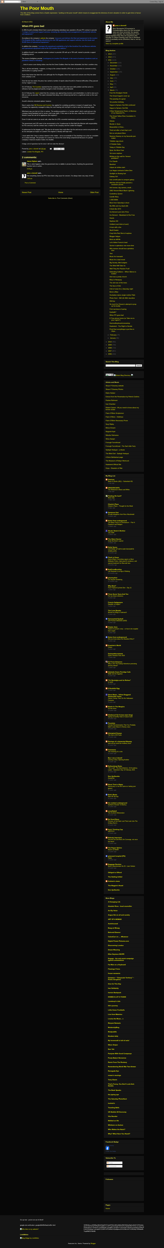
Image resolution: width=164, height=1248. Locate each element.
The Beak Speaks (114, 1090)
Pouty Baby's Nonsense (117, 1058)
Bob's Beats (112, 795)
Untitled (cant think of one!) (119, 224)
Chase (110, 647)
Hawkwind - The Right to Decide (121, 326)
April (112, 87)
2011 (110, 60)
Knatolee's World (114, 645)
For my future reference (115, 596)
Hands (112, 218)
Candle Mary (114, 197)
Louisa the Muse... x (115, 1019)
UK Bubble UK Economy (117, 1112)
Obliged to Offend (115, 872)
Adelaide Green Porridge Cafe (119, 672)
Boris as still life (115, 239)
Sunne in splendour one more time (122, 245)
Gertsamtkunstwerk (115, 654)
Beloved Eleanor (114, 932)
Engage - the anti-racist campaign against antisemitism (121, 959)
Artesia (112, 121)
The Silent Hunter (114, 539)
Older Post (94, 192)
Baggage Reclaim (114, 864)
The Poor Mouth (37, 8)
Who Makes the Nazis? (116, 1129)
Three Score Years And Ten (118, 594)
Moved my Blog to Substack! (117, 612)
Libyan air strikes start (117, 167)
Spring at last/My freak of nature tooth (120, 717)
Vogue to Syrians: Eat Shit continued (122, 105)
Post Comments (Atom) (64, 198)
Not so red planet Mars (118, 133)
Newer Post (26, 192)
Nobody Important (115, 838)
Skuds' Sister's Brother (116, 531)
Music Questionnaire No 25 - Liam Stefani (121, 866)
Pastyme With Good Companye (120, 1053)
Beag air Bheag (114, 928)
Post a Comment (30, 183)
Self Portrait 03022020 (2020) (117, 620)
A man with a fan (115, 227)
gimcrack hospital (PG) (116, 856)
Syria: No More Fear (117, 150)
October (113, 69)
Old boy (112, 301)
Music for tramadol (116, 256)
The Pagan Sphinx (115, 848)
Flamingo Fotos (114, 969)
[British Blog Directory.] (122, 375)
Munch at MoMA (113, 849)
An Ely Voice (112, 910)
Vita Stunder (112, 1116)
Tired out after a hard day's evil (120, 130)
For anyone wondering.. (115, 579)
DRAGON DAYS (113, 488)
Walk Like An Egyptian (115, 674)
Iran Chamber (110, 404)
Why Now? (112, 586)
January (113, 338)
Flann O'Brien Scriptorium (115, 413)
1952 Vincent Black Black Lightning (122, 190)
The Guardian (36, 87)
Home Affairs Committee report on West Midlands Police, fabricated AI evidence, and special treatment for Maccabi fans (122, 561)
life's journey (113, 1006)
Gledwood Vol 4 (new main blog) (120, 715)
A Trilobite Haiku (115, 144)
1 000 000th (114, 200)
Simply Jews (112, 627)
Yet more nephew (116, 153)
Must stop (111, 498)
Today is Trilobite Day (117, 147)
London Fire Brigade (33, 152)
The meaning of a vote (115, 751)
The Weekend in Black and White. (119, 489)
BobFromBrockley (115, 569)
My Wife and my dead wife (119, 206)
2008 (110, 348)
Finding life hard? (115, 496)
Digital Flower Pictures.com (118, 941)
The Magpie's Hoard (115, 885)
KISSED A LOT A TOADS (117, 997)
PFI (42, 152)
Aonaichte (111, 778)
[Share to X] (59, 149)
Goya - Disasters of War (114, 468)
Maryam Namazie (114, 1023)
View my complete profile (114, 43)
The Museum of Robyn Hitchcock (117, 461)
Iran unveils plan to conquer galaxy (122, 180)
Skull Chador (114, 230)
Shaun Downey (110, 1145)
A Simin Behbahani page (114, 457)
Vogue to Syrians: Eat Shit (119, 108)
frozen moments (114, 973)
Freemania (112, 750)
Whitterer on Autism (115, 1125)
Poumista (111, 723)
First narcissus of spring (118, 309)
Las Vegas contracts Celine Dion (121, 170)
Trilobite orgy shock (116, 141)
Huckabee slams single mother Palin (122, 295)
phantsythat (112, 578)
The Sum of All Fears (115, 735)
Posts (110, 1163)
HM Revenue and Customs (43, 105)
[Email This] (55, 149)
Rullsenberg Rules (115, 766)
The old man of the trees (118, 283)
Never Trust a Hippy (115, 784)
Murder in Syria (115, 124)
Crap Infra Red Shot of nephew (121, 233)
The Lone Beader (114, 610)
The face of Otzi (115, 286)
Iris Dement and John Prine (119, 212)
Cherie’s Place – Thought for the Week (120, 506)
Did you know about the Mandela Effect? (121, 639)
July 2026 (111, 532)
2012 (110, 57)
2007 (110, 351)
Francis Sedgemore (115, 602)
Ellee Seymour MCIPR (116, 954)
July (111, 78)
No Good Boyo (113, 819)
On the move (112, 708)
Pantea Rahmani (111, 400)
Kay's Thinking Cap (115, 829)
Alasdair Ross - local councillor (120, 906)
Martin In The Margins (116, 706)
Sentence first (113, 512)
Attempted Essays (115, 733)
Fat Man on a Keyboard (117, 965)
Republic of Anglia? (114, 604)
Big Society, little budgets (118, 262)
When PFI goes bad (117, 315)
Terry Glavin (112, 1080)
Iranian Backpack (114, 992)
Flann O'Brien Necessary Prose (117, 420)
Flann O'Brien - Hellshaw (114, 417)
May (111, 84)
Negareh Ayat (110, 431)
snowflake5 (112, 811)
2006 (110, 354)
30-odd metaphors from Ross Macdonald (121, 514)
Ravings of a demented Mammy (120, 741)
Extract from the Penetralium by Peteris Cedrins (122, 397)
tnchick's (111, 1103)
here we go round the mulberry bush (119, 743)
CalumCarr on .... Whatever (118, 937)
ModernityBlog (113, 1027)
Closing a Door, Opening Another (118, 760)
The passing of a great (118, 99)
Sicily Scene (112, 547)
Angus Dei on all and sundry (119, 915)
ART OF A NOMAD (115, 919)
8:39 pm (29, 169)
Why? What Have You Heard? (119, 1134)
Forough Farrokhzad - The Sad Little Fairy (121, 446)
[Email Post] (50, 149)
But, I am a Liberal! (115, 758)
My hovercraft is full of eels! (118, 1040)
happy (110, 858)
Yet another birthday (117, 102)
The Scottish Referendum (116, 813)
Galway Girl (114, 176)
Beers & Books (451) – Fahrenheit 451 (120, 481)
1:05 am (29, 178)
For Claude (113, 161)
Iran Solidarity (113, 988)
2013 (110, 54)
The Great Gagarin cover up (120, 96)
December (114, 63)
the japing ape (113, 1094)
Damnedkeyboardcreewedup (120, 323)
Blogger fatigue (115, 236)
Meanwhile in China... (117, 127)
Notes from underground (117, 521)
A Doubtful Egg (114, 688)
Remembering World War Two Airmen (122, 1066)
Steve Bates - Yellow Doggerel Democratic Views (119, 695)
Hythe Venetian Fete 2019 (116, 655)
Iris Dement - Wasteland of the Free (122, 215)
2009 (110, 345)
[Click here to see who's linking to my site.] (29, 1229)
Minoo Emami (110, 428)
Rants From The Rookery (117, 1062)
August (112, 75)
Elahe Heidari (110, 393)
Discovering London (116, 945)
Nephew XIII (114, 221)
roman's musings (114, 1075)
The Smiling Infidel (115, 877)
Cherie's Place (113, 504)
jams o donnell (32, 173)
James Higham (32, 161)
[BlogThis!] (57, 149)
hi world (110, 682)
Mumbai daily (113, 1036)
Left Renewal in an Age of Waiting (119, 571)
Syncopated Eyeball (115, 619)
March (112, 90)
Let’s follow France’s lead (118, 242)
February (113, 335)
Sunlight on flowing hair (118, 173)
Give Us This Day (114, 984)
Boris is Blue (114, 292)
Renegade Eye (113, 1071)
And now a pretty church (118, 277)
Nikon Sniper (113, 1045)
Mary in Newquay (116, 280)
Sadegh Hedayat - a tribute (115, 450)
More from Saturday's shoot (119, 203)
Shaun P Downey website (115, 386)
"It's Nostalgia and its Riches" (119, 680)
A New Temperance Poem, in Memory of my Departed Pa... (123, 112)
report (37, 93)
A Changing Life (114, 902)
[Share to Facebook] (61, 149)
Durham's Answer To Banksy (117, 805)
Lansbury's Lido (114, 1001)
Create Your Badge (111, 1151)
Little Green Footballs (116, 1010)
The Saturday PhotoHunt (117, 1099)
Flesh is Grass (113, 557)
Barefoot (113, 164)
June (112, 81)
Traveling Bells (113, 1107)
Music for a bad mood (117, 259)
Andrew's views (114, 881)
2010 (110, 342)
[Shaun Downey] (107, 1149)
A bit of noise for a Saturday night (121, 289)
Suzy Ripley (110, 424)
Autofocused (113, 924)
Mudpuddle (112, 1032)
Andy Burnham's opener (115, 541)
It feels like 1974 (115, 209)
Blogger (93, 1243)
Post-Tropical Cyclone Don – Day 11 (119, 588)
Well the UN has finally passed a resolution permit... (121, 183)
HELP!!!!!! (111, 831)
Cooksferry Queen (116, 194)
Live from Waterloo (115, 1014)
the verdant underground (117, 803)
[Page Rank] (109, 375)
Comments (112, 1166)
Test (111, 253)
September (114, 72)
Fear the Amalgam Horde (118, 93)
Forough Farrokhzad (113, 442)
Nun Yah (111, 1049)
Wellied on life (113, 1121)
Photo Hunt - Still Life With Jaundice (122, 298)
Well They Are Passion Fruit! (120, 269)
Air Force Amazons (115, 662)
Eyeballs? (113, 312)
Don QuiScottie (114, 776)
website (42, 38)
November (114, 66)
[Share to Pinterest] (63, 149)
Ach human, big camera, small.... (121, 187)
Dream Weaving (114, 950)
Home (60, 192)
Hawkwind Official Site (113, 464)
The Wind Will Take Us (117, 266)
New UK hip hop (113, 796)
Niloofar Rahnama (112, 435)
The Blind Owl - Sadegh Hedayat (117, 453)
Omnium (111, 479)
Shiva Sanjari (110, 439)
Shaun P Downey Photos (114, 389)
